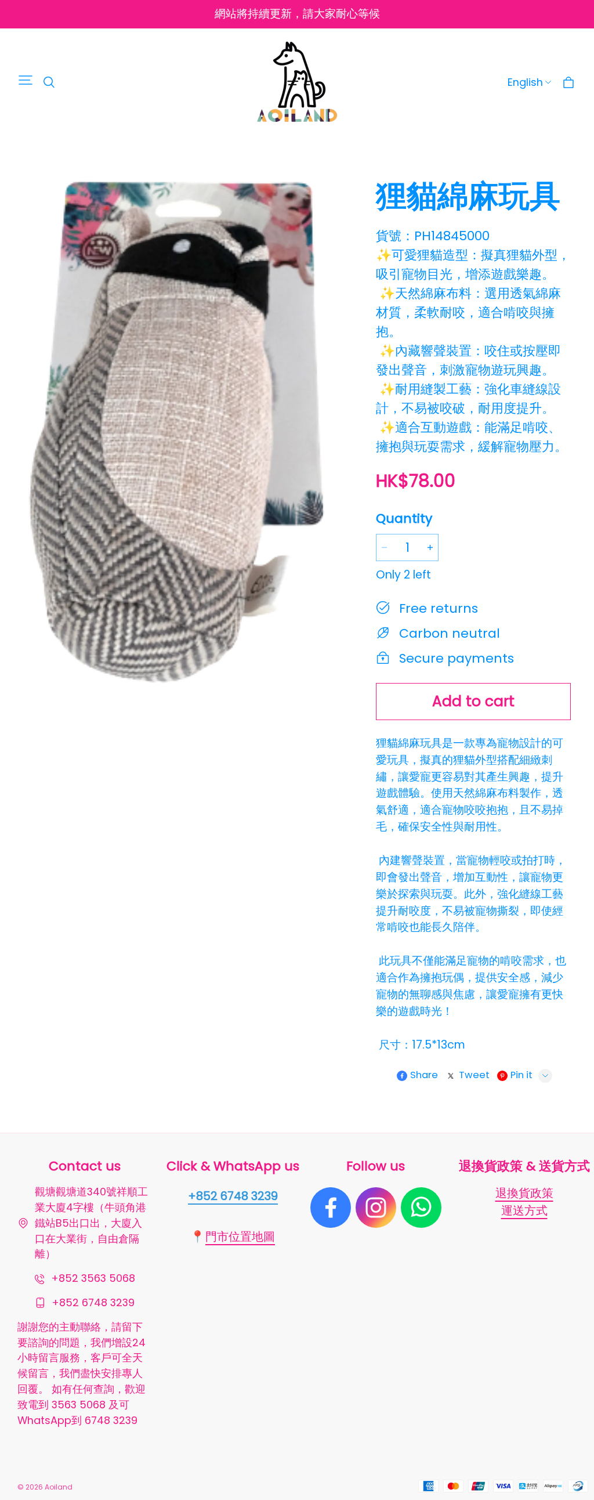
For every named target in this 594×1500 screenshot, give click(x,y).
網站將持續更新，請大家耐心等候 (297, 13)
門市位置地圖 (240, 1236)
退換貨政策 (524, 1193)
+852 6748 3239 (233, 1196)
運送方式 (524, 1210)
